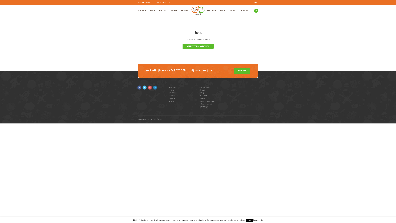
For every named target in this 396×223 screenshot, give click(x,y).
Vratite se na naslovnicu (198, 46)
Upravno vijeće (204, 107)
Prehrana (184, 10)
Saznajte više (258, 220)
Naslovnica (142, 10)
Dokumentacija (210, 10)
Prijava (256, 2)
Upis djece (162, 10)
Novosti (223, 10)
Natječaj (171, 101)
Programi (174, 10)
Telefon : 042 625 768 (163, 2)
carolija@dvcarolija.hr (144, 2)
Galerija (233, 10)
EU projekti (244, 10)
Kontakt (242, 71)
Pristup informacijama (207, 101)
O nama (152, 10)
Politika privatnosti (206, 104)
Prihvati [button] (249, 220)
